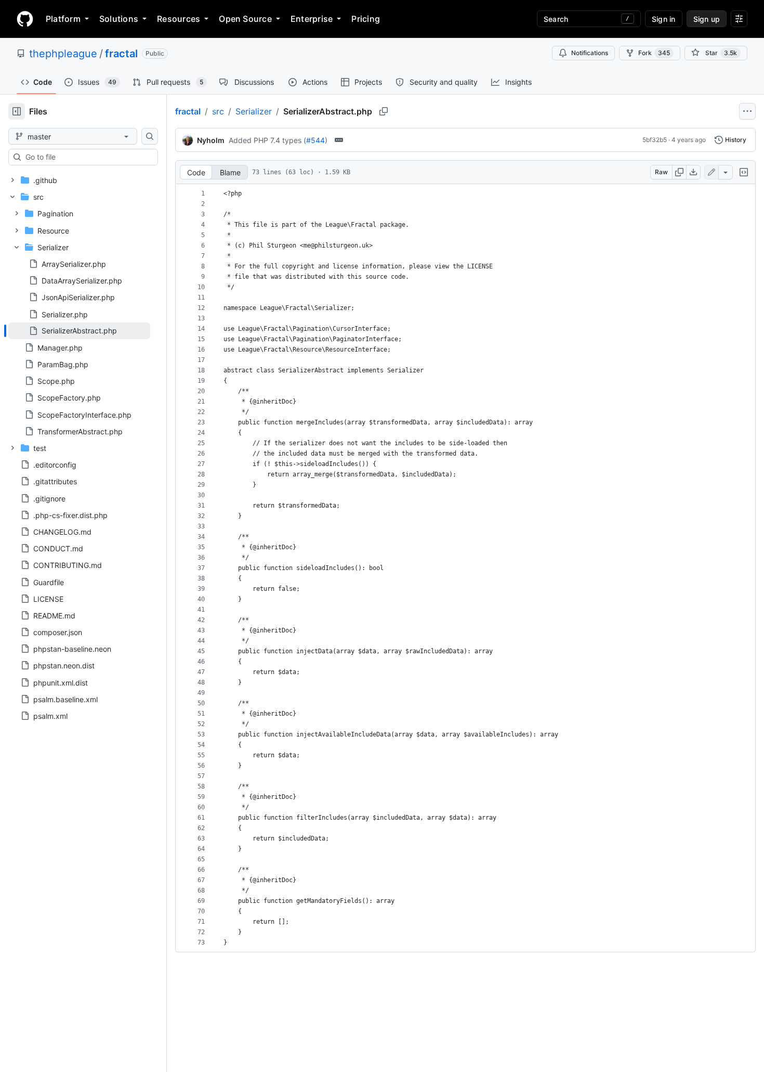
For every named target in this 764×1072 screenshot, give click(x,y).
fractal (121, 53)
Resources (178, 19)
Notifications (589, 53)
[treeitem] (79, 330)
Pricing (365, 19)
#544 (315, 140)
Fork (654, 53)
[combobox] (87, 157)
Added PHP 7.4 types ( (267, 140)
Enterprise (312, 19)
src (218, 111)
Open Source (245, 19)
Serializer (253, 111)
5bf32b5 (654, 140)
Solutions (118, 19)
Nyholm (211, 140)
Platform (63, 19)
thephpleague (63, 53)
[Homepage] (25, 18)
